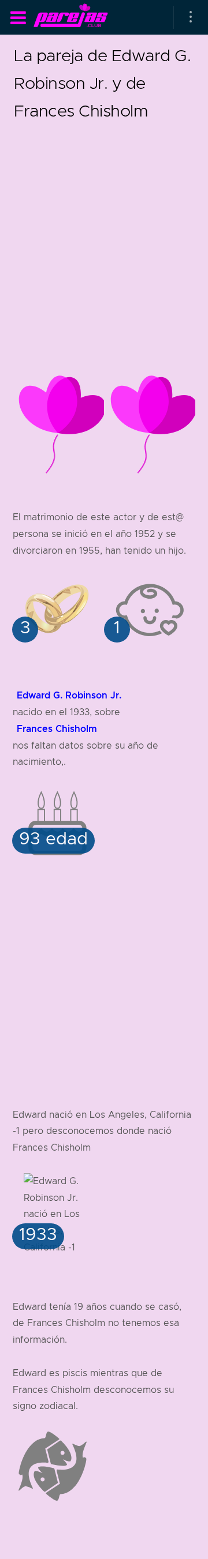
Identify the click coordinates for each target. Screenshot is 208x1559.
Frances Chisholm (57, 729)
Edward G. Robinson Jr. (69, 695)
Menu (18, 18)
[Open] (190, 17)
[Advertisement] (104, 228)
